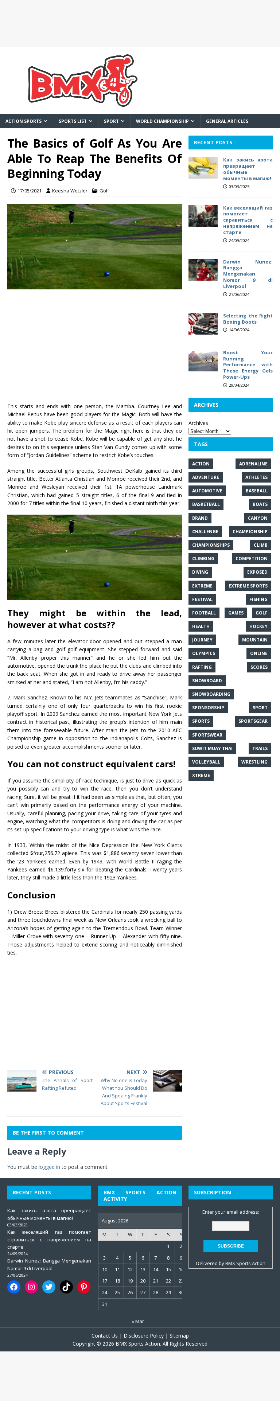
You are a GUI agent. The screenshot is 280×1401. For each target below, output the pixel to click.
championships (211, 545)
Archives (198, 422)
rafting (202, 667)
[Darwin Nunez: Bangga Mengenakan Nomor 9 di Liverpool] (203, 276)
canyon (258, 518)
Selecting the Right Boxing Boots (247, 318)
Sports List (73, 121)
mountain (255, 640)
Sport (111, 121)
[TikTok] (66, 1286)
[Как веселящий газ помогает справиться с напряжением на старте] (203, 222)
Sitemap (179, 1335)
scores (259, 667)
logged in (49, 1166)
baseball (257, 491)
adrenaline (253, 464)
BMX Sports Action (245, 1263)
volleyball (206, 762)
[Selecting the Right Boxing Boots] (203, 330)
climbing (203, 558)
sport (260, 708)
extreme (202, 586)
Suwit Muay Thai (212, 748)
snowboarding (211, 694)
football (204, 613)
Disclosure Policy (144, 1335)
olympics (203, 653)
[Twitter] (48, 1286)
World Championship (162, 121)
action (201, 464)
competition (252, 558)
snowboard (207, 681)
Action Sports (23, 121)
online (259, 653)
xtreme (201, 775)
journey (202, 640)
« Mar (138, 1321)
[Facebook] (13, 1286)
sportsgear (253, 721)
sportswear (207, 735)
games (236, 613)
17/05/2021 (30, 190)
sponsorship (208, 708)
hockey (258, 626)
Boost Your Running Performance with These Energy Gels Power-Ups (247, 365)
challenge (205, 531)
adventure (205, 477)
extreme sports (248, 586)
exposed (257, 572)
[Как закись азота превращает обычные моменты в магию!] (203, 174)
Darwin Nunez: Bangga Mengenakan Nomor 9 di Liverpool (247, 274)
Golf (104, 190)
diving (200, 572)
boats (260, 504)
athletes (256, 477)
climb (261, 545)
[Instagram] (31, 1286)
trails (260, 748)
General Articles (227, 121)
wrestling (254, 762)
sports (201, 721)
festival (202, 599)
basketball (206, 504)
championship (250, 531)
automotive (207, 491)
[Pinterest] (83, 1286)
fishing (258, 599)
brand (200, 518)
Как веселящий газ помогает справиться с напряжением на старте (247, 220)
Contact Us (105, 1335)
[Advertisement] (140, 23)
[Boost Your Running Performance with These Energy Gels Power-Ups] (203, 366)
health (201, 626)
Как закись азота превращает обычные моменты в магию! (247, 169)
